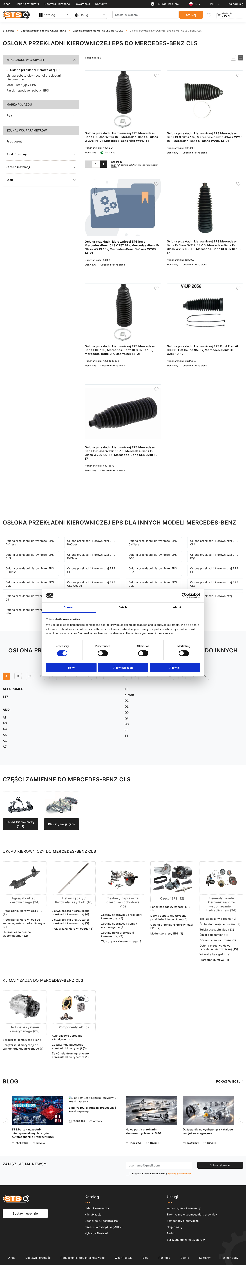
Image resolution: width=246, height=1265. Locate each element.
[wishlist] (209, 15)
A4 (5, 729)
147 (5, 697)
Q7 (126, 718)
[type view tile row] (233, 58)
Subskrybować (220, 1165)
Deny (71, 667)
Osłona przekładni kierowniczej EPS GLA (153, 570)
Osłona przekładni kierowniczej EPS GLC (214, 570)
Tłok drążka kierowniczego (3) (72, 928)
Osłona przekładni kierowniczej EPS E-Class (91, 556)
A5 (5, 735)
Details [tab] (123, 607)
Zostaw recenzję (25, 1213)
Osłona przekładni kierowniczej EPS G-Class (30, 570)
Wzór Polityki (123, 1257)
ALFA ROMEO (13, 689)
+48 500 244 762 (168, 4)
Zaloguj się (236, 4)
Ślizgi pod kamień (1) (214, 934)
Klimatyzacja (93, 1214)
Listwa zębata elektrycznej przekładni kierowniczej (33, 77)
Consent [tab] (69, 607)
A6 (5, 741)
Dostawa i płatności (57, 4)
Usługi (84, 15)
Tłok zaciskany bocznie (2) (218, 918)
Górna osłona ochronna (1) (218, 940)
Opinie (184, 1257)
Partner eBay (229, 1257)
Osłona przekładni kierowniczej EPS (35, 70)
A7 (5, 746)
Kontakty (101, 4)
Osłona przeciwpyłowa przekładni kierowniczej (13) (219, 947)
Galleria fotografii (27, 4)
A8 (126, 689)
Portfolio (164, 1257)
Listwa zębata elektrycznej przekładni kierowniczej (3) (70, 921)
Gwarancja (83, 4)
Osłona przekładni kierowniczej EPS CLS (30, 556)
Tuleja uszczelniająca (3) (217, 929)
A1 (4, 717)
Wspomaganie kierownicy (184, 1208)
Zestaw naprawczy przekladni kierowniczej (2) (121, 916)
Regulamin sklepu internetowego (83, 1257)
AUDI (7, 709)
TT (126, 736)
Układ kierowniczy (97, 1208)
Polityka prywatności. (179, 1173)
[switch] (103, 653)
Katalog (49, 15)
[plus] (103, 164)
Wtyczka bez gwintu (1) (216, 954)
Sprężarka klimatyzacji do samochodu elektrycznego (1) (23, 1046)
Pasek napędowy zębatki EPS (27, 90)
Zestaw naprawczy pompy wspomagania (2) (119, 925)
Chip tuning (174, 1227)
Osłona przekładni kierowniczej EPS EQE (214, 556)
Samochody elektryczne (183, 1220)
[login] (156, 75)
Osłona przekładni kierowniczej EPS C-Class (153, 542)
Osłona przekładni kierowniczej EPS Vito (30, 611)
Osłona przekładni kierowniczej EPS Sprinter (214, 597)
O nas (6, 4)
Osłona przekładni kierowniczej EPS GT (30, 597)
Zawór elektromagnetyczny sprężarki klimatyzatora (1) (71, 1055)
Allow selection (123, 667)
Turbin (171, 1233)
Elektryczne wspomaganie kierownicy (192, 1214)
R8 (126, 730)
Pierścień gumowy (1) (214, 959)
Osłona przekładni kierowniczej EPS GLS (214, 584)
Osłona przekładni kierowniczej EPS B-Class (91, 542)
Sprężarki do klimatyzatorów (186, 1239)
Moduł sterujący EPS (21, 85)
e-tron (129, 695)
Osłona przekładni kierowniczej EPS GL (91, 570)
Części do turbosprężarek (102, 1220)
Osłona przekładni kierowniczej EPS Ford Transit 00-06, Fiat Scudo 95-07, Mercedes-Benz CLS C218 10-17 (202, 350)
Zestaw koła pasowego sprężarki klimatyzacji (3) (69, 1046)
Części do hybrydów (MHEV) (104, 1227)
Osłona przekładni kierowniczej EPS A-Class (30, 542)
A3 (5, 723)
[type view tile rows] (240, 58)
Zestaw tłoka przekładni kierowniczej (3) (117, 934)
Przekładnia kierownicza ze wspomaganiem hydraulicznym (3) (24, 923)
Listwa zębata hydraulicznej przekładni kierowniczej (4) (71, 912)
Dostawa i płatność (38, 1257)
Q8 (126, 724)
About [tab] (177, 607)
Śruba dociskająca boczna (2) (220, 924)
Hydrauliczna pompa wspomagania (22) (17, 933)
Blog (145, 1257)
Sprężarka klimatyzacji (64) (22, 1039)
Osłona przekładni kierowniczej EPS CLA (214, 542)
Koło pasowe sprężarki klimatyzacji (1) (67, 1037)
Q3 (126, 706)
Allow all (174, 667)
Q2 (126, 700)
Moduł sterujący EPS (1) (166, 933)
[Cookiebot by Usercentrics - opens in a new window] (184, 595)
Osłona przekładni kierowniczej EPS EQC (153, 556)
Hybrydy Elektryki (96, 1233)
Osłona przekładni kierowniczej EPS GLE (30, 584)
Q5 (126, 712)
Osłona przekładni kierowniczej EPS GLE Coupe (91, 584)
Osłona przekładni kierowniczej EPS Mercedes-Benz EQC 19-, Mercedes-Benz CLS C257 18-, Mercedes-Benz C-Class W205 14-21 (120, 350)
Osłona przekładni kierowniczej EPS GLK (153, 584)
